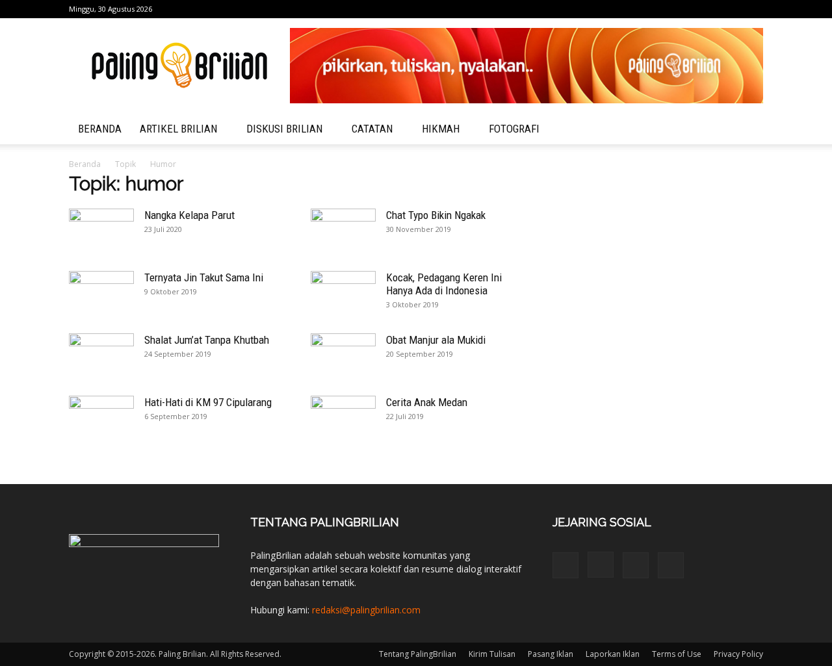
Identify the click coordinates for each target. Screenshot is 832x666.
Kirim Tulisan (492, 654)
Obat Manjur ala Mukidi (436, 339)
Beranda (85, 164)
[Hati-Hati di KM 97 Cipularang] (101, 418)
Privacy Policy (738, 654)
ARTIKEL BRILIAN (178, 128)
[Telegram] (732, 9)
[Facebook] (689, 9)
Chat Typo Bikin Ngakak (436, 215)
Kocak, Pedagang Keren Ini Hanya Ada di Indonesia (444, 284)
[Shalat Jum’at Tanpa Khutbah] (101, 356)
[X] (753, 9)
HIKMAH (441, 128)
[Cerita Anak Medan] (343, 418)
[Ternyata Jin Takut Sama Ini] (101, 293)
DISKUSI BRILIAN (284, 128)
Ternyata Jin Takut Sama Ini (203, 277)
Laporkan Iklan (613, 654)
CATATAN (372, 128)
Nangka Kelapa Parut (189, 215)
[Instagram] (710, 9)
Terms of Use (676, 654)
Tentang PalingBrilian (417, 654)
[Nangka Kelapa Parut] (101, 231)
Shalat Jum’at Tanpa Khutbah (206, 339)
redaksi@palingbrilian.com (366, 610)
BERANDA (100, 128)
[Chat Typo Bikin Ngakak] (343, 231)
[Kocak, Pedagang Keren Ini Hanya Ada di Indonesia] (343, 293)
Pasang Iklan (550, 654)
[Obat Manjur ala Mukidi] (343, 356)
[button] (747, 129)
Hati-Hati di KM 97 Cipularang (208, 402)
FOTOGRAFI (514, 128)
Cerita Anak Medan (426, 402)
